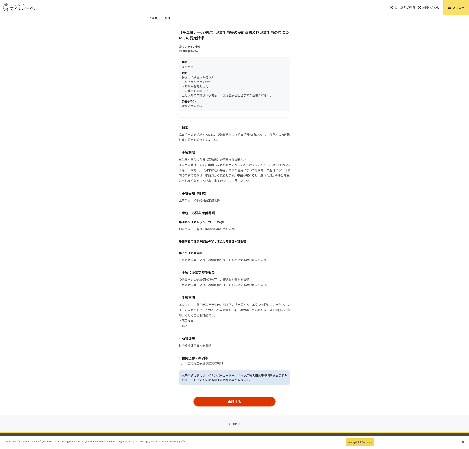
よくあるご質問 (404, 7)
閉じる (236, 424)
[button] (456, 7)
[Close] (463, 442)
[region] (234, 442)
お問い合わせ (431, 7)
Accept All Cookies (360, 442)
